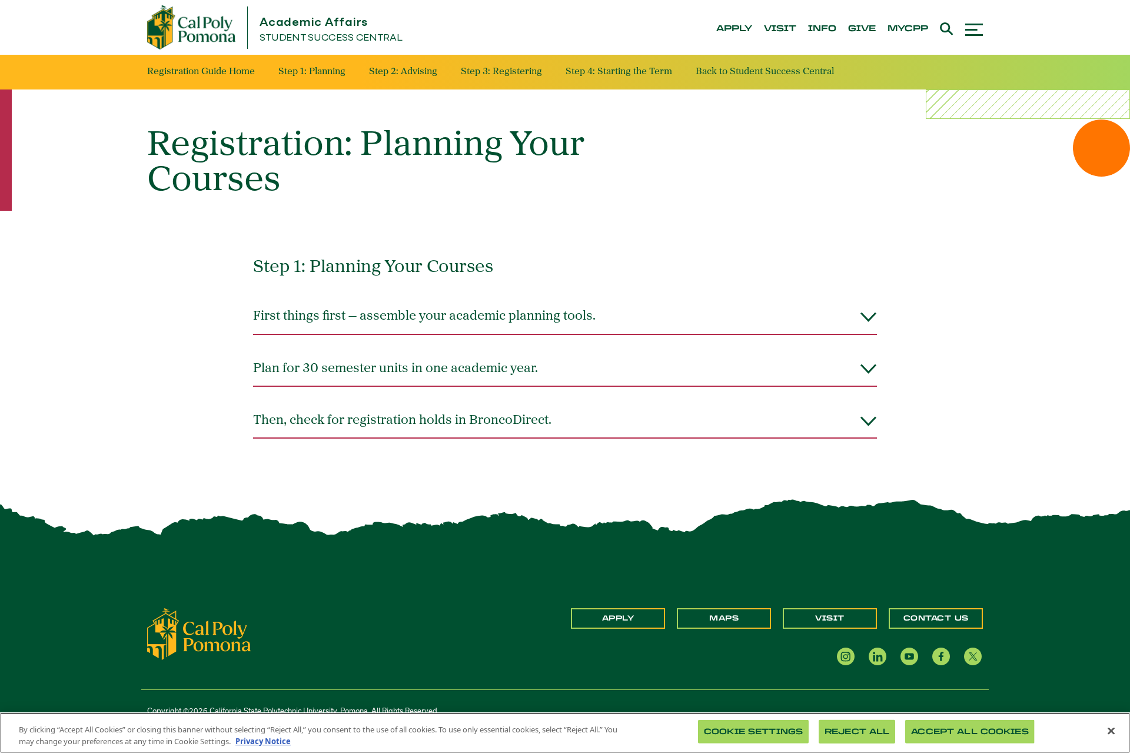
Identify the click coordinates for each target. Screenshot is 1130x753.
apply (734, 29)
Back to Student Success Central (765, 72)
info (822, 29)
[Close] (1111, 731)
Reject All (857, 731)
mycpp (908, 29)
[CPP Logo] (199, 632)
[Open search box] (946, 27)
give (862, 29)
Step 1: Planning (311, 72)
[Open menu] (974, 28)
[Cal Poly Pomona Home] (191, 27)
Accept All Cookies (969, 731)
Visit (830, 618)
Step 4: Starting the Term (619, 72)
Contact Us (936, 618)
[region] (565, 732)
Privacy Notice (263, 740)
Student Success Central (331, 38)
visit (780, 29)
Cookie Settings (753, 731)
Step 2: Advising (403, 72)
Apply (618, 618)
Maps (724, 618)
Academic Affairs (314, 22)
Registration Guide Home (201, 72)
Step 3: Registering (501, 72)
